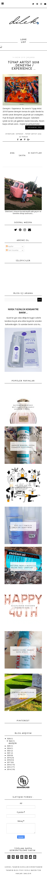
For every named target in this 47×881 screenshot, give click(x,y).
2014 (9, 769)
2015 (9, 767)
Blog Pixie (19, 870)
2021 (9, 753)
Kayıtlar (10, 246)
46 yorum (23, 137)
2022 (9, 751)
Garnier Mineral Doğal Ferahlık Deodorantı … (23, 446)
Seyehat (20, 134)
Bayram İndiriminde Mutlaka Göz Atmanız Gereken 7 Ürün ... (23, 407)
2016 (9, 765)
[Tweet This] (21, 140)
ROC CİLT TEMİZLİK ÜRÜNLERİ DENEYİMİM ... (23, 526)
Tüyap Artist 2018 (33, 134)
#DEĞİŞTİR (13, 743)
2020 (9, 755)
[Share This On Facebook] (18, 140)
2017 (9, 762)
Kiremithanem (35, 867)
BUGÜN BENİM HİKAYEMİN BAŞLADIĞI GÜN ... (23, 607)
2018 (9, 760)
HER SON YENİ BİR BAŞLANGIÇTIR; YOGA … (23, 486)
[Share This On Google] (28, 140)
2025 (9, 746)
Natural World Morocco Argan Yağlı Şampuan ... (23, 567)
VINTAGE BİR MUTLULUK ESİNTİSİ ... (23, 693)
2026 (9, 738)
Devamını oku (35, 127)
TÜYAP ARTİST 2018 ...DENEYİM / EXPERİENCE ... (23, 65)
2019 (9, 758)
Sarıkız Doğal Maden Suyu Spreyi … (23, 651)
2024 (9, 748)
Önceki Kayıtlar (32, 153)
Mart (11, 741)
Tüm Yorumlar (13, 250)
